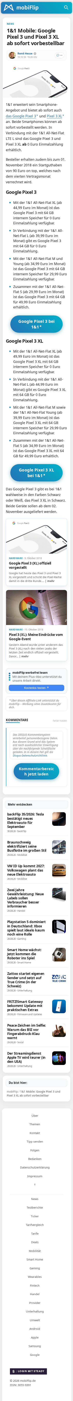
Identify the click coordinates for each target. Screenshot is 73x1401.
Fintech (35, 1285)
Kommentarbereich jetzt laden (36, 771)
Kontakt (35, 1133)
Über (35, 1115)
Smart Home (34, 1259)
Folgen (34, 1150)
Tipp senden (35, 1141)
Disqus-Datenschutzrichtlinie (30, 755)
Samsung (35, 1346)
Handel (35, 1294)
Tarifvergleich (35, 1225)
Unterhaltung (35, 1311)
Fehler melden (60, 720)
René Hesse (25, 53)
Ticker (35, 1216)
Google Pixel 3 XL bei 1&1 (36, 472)
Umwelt (35, 1320)
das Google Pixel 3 (21, 116)
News (34, 1199)
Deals (35, 1242)
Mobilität (35, 1251)
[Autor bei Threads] (35, 53)
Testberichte (35, 1207)
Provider (34, 1303)
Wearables (35, 1277)
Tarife (35, 1233)
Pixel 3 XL (54, 116)
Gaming (35, 1268)
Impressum (34, 1176)
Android (34, 1329)
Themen (34, 1124)
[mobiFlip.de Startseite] (22, 8)
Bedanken (34, 1159)
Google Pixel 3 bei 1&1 (36, 324)
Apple (35, 1337)
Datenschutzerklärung (35, 1167)
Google (35, 1355)
